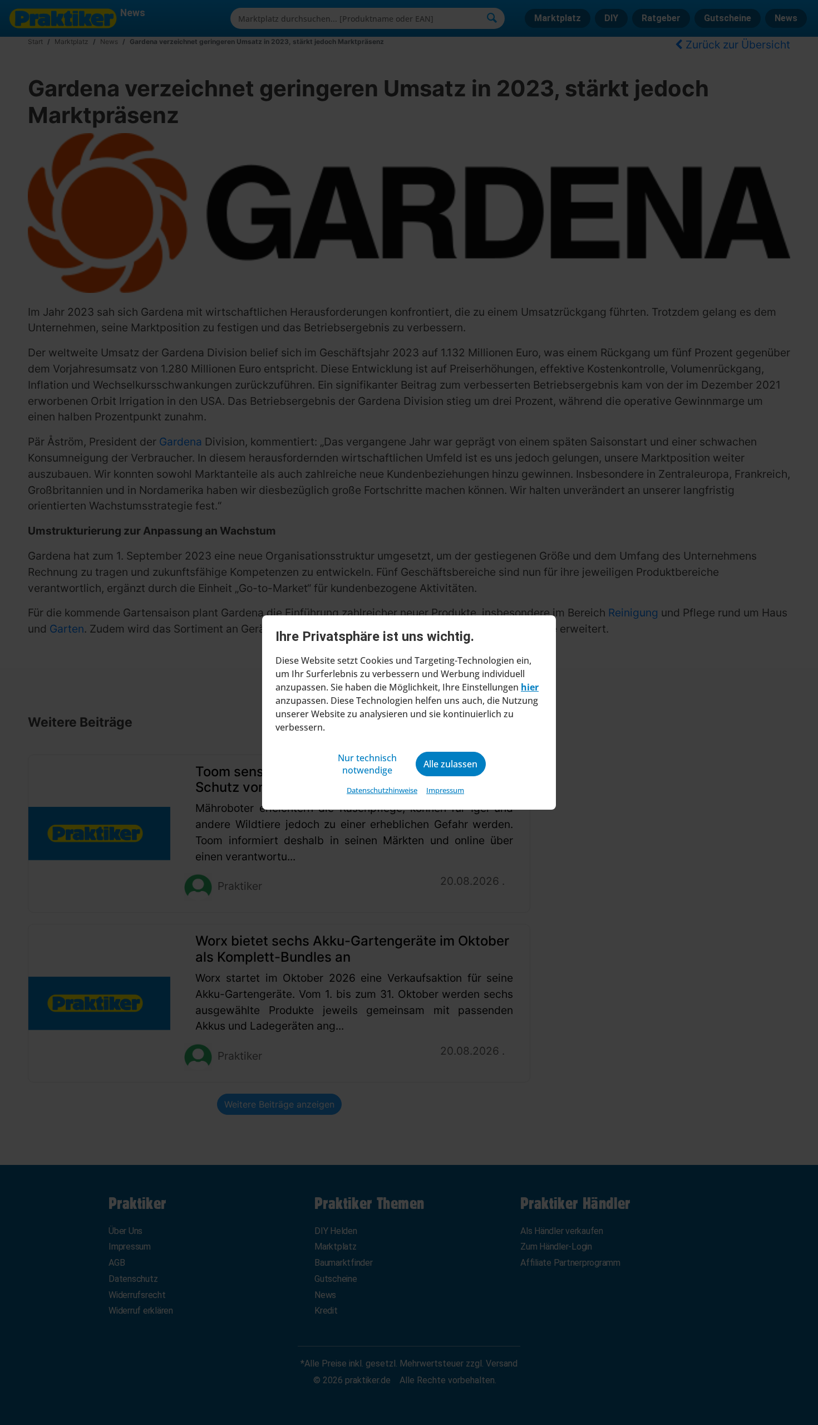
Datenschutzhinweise (382, 790)
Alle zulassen (450, 764)
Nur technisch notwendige (367, 764)
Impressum (445, 790)
